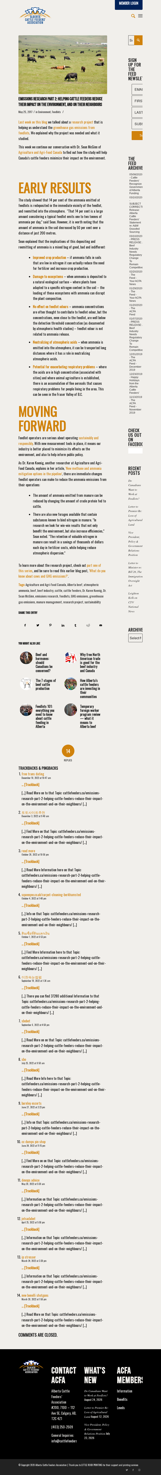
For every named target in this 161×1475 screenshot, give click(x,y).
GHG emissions (79, 596)
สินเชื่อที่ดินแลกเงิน (35, 933)
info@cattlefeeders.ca (66, 1440)
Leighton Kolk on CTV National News (133, 602)
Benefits (122, 1399)
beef (33, 590)
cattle (58, 590)
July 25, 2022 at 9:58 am (33, 1063)
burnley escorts (32, 1103)
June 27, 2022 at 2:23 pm (33, 1107)
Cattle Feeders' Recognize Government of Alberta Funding (136, 185)
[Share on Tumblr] (75, 625)
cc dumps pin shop (33, 1141)
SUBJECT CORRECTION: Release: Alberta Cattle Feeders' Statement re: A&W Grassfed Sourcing (138, 217)
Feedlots (56, 112)
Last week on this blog (32, 122)
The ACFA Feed (132, 311)
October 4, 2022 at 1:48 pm (34, 898)
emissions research (46, 596)
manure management (49, 602)
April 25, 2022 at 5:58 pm (33, 1222)
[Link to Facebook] (133, 1470)
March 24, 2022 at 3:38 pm (34, 1260)
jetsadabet (28, 1218)
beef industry (45, 590)
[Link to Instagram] (139, 1470)
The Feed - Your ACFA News (135, 279)
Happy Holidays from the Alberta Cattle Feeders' (134, 385)
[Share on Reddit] (88, 625)
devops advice (30, 1180)
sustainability (92, 602)
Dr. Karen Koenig (92, 590)
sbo (24, 1059)
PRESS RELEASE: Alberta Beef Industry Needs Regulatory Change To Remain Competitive (140, 253)
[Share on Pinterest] (50, 625)
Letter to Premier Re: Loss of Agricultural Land (135, 515)
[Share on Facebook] (25, 625)
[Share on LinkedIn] (63, 625)
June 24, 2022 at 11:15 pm (33, 1145)
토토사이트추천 (33, 812)
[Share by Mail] (101, 625)
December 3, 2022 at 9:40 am (35, 816)
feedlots (64, 596)
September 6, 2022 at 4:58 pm (35, 1025)
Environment (44, 112)
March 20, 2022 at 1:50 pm (34, 1299)
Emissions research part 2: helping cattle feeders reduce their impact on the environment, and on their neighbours (60, 101)
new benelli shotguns (35, 1295)
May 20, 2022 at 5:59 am (33, 1184)
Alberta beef (74, 584)
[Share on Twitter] (38, 625)
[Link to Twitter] (127, 1470)
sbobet (26, 1020)
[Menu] (140, 15)
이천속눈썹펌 (32, 977)
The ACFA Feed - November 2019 (135, 406)
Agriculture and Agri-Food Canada (46, 584)
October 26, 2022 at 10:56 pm (35, 854)
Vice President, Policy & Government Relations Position (96, 1429)
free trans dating (33, 773)
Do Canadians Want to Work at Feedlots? (134, 490)
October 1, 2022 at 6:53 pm (34, 937)
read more (28, 850)
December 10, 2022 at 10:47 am (36, 778)
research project (73, 602)
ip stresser (29, 1257)
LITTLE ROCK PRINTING (91, 1465)
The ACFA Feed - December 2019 (135, 363)
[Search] (131, 15)
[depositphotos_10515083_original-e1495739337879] (62, 64)
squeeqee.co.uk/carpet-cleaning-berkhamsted (51, 894)
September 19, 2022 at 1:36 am (36, 980)
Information (124, 1390)
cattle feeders (72, 590)
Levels (121, 1407)
